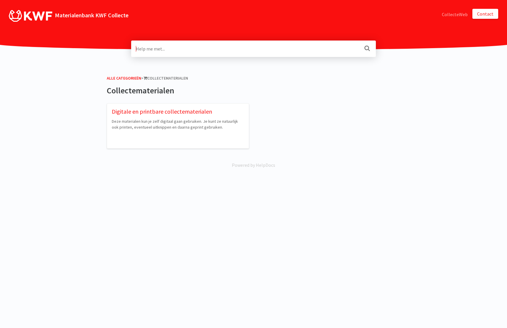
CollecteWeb (455, 14)
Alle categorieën (124, 78)
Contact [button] (485, 14)
